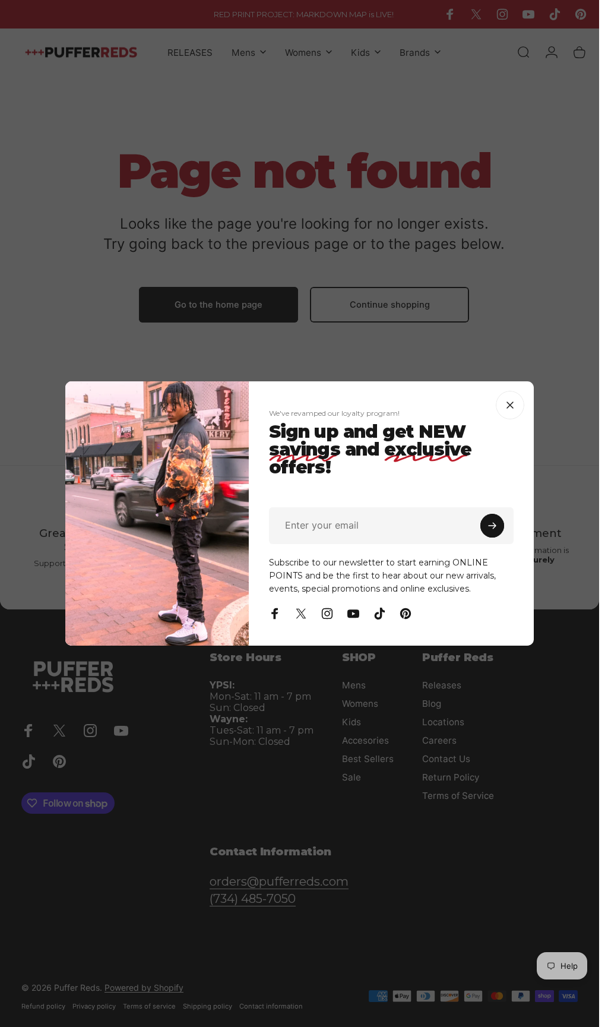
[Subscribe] (493, 526)
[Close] (510, 405)
